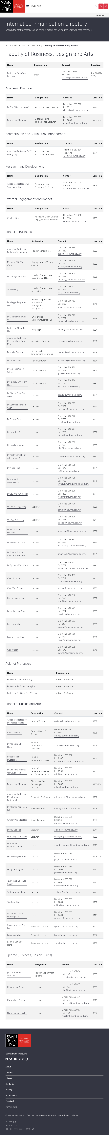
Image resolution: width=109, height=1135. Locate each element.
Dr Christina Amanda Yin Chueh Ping (16, 771)
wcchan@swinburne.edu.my (70, 588)
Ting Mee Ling (13, 902)
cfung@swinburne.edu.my (69, 253)
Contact (9, 1072)
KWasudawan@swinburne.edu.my (73, 483)
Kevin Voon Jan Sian (16, 624)
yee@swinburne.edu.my (69, 422)
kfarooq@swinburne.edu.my (71, 352)
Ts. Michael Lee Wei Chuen (16, 882)
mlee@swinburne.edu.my (66, 885)
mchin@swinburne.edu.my (70, 266)
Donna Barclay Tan (15, 598)
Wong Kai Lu (12, 649)
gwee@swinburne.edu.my (66, 823)
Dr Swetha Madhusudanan (14, 845)
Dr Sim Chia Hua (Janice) (18, 107)
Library (9, 1078)
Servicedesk (11, 1107)
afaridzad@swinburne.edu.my (71, 360)
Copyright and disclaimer (68, 1115)
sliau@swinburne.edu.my (66, 943)
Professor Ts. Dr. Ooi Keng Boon (22, 686)
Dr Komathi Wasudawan (13, 481)
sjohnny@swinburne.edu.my (67, 892)
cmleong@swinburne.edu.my (71, 279)
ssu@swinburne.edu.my (69, 292)
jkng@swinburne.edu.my (65, 859)
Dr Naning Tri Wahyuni (17, 836)
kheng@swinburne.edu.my (70, 435)
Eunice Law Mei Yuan (16, 120)
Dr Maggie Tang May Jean (16, 304)
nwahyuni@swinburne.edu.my (68, 836)
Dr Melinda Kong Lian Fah (17, 808)
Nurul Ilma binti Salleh (17, 1013)
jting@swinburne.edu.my (69, 614)
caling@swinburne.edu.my (75, 221)
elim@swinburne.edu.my (69, 509)
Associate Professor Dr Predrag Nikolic (16, 721)
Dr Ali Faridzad (14, 360)
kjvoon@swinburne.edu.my (70, 627)
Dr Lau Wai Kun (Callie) (17, 493)
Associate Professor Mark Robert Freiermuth (16, 797)
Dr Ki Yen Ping (13, 468)
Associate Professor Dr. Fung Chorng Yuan (17, 251)
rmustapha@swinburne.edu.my (69, 761)
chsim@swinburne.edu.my (75, 110)
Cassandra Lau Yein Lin (16, 926)
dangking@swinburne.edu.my (75, 1003)
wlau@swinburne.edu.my (69, 496)
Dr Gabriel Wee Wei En (16, 318)
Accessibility (11, 1095)
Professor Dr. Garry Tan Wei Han (22, 693)
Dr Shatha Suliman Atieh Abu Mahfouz (16, 554)
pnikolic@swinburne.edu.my (67, 721)
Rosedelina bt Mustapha (13, 758)
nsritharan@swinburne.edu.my (72, 545)
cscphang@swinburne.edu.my (71, 409)
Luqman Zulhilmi (14, 935)
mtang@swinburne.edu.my (70, 307)
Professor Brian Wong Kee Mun (17, 75)
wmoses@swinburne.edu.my (67, 918)
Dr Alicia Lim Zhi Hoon (14, 745)
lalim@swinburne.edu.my (66, 935)
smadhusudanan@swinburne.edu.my (71, 845)
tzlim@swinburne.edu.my (69, 448)
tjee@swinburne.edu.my (69, 373)
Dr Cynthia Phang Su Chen (16, 406)
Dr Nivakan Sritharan (16, 542)
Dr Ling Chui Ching (15, 519)
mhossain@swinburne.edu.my (72, 531)
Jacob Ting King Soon (16, 611)
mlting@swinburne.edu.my (66, 905)
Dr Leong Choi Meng (16, 276)
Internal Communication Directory (28, 45)
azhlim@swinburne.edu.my (66, 745)
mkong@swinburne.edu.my (67, 808)
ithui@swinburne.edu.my (73, 990)
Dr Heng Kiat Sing (15, 432)
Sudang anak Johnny (16, 892)
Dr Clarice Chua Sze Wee (16, 395)
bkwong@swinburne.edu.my (75, 77)
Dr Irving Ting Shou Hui (17, 987)
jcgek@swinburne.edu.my (74, 977)
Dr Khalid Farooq (15, 352)
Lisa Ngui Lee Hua (15, 637)
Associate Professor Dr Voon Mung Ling (18, 185)
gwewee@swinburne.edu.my (71, 321)
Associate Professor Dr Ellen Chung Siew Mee (16, 341)
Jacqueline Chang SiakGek (15, 974)
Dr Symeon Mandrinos (17, 565)
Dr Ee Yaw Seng (14, 419)
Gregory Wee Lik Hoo (17, 820)
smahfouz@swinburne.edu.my (72, 554)
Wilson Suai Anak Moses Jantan (15, 915)
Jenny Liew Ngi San (15, 869)
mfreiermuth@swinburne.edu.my (69, 797)
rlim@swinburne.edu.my (69, 386)
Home (8, 45)
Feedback (10, 1101)
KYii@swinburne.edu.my (74, 155)
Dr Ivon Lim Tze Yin (16, 445)
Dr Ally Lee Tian (14, 829)
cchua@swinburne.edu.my (70, 394)
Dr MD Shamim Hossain (14, 531)
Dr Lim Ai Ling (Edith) (16, 506)
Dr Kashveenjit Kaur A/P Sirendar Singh (16, 456)
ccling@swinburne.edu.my (70, 522)
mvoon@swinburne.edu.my (76, 188)
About (8, 1066)
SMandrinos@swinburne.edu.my (73, 568)
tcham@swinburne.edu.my (70, 329)
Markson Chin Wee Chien (16, 264)
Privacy (9, 1089)
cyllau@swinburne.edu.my (66, 926)
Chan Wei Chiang (15, 588)
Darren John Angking (16, 1000)
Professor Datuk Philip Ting (19, 679)
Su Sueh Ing (12, 289)
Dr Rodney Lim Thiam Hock (17, 383)
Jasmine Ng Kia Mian (16, 856)
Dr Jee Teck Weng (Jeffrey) (15, 370)
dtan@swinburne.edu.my (69, 601)
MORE (99, 15)
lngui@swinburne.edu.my (69, 640)
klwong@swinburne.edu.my (70, 653)
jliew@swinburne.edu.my (65, 872)
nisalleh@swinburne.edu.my (75, 1016)
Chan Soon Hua (14, 578)
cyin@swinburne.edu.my (65, 774)
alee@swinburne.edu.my (65, 829)
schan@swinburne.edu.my (70, 581)
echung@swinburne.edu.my (70, 341)
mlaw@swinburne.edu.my (75, 123)
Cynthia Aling (13, 218)
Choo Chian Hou (14, 732)
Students (10, 1084)
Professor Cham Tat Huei (16, 330)
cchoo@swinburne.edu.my (66, 735)
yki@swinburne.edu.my (68, 471)
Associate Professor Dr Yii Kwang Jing (19, 153)
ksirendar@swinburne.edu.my (71, 456)
